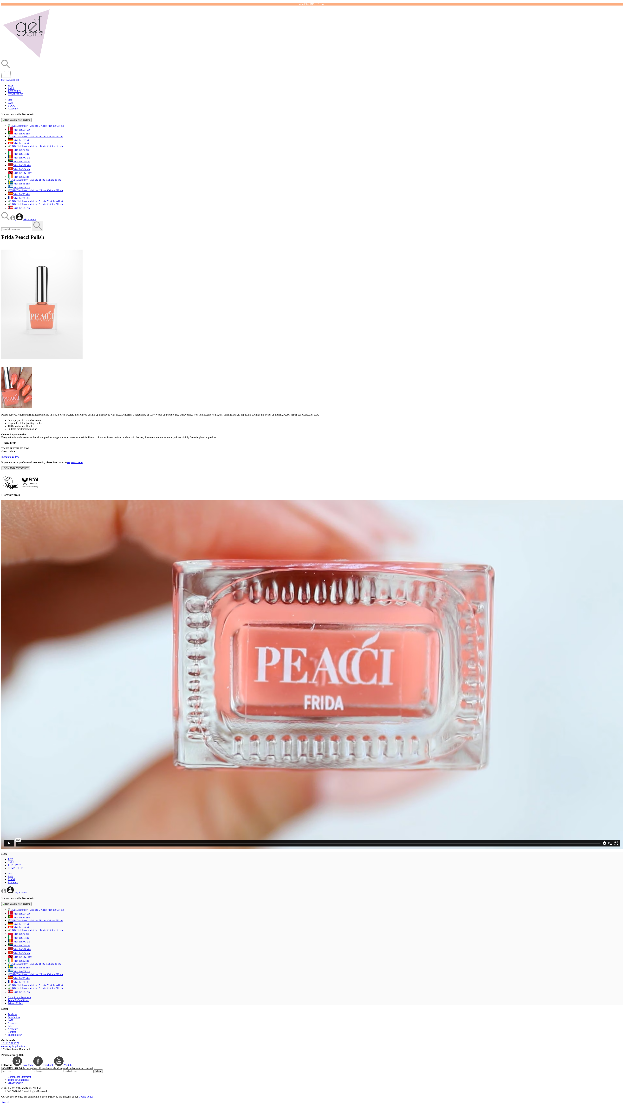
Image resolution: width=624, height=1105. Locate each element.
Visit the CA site (21, 143)
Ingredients (8, 443)
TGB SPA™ (14, 91)
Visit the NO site (21, 208)
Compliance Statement (19, 997)
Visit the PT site (21, 133)
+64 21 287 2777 (10, 1043)
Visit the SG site (54, 146)
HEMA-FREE (15, 94)
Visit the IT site (21, 153)
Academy (13, 108)
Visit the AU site (55, 201)
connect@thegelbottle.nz (14, 1046)
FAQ (10, 102)
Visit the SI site (53, 179)
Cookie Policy (86, 1096)
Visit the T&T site (22, 172)
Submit (98, 1071)
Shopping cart (15, 1034)
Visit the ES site (21, 194)
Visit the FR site (21, 198)
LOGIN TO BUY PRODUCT (16, 468)
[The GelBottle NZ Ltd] (26, 58)
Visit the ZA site (21, 161)
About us (12, 1023)
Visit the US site (54, 190)
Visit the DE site (21, 140)
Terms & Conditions (18, 1000)
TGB (10, 85)
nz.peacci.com (75, 462)
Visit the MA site (22, 165)
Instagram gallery (10, 456)
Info (10, 99)
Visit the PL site (21, 149)
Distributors (14, 1017)
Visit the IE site (21, 176)
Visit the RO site (21, 157)
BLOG (11, 105)
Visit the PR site (54, 136)
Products (12, 1014)
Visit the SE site (21, 183)
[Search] (5, 219)
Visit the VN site (21, 169)
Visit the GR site (21, 187)
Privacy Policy (15, 1003)
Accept (5, 1102)
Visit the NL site (54, 204)
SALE (11, 88)
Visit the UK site (55, 125)
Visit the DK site (21, 129)
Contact (12, 1031)
